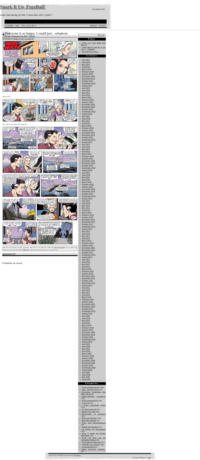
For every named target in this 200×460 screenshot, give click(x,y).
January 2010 (87, 330)
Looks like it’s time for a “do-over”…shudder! (93, 48)
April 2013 (86, 238)
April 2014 (86, 210)
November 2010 (88, 307)
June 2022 (86, 119)
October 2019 (87, 194)
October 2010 (87, 309)
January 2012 (87, 274)
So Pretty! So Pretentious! (94, 429)
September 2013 (88, 227)
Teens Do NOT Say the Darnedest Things (93, 439)
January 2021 (87, 159)
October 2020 (87, 166)
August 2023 (87, 86)
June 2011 (86, 290)
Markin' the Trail (88, 412)
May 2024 (86, 65)
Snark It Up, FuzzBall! (23, 6)
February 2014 (88, 215)
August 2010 (87, 314)
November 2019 (88, 191)
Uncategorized (88, 447)
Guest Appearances (90, 401)
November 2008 (88, 363)
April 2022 (86, 123)
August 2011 (87, 285)
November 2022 (88, 107)
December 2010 (88, 304)
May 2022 (86, 121)
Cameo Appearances (90, 387)
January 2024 (87, 74)
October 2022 (87, 109)
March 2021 (87, 154)
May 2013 (86, 236)
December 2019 (88, 189)
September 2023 (88, 83)
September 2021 (88, 140)
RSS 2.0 (25, 250)
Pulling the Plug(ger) (90, 427)
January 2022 (87, 130)
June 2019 (86, 203)
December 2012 (88, 248)
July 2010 (86, 316)
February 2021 (88, 156)
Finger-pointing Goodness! (94, 397)
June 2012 (86, 262)
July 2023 (86, 88)
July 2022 (86, 116)
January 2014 (87, 217)
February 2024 (88, 72)
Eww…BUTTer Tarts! (90, 390)
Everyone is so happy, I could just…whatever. (36, 33)
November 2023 (88, 79)
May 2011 (86, 292)
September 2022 (88, 112)
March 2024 (87, 69)
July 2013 (86, 231)
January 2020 (87, 187)
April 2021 (86, 151)
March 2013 (87, 241)
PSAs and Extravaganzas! (94, 423)
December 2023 (88, 76)
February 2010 (88, 328)
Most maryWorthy (27, 39)
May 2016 (86, 206)
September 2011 (88, 283)
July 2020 (86, 173)
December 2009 (88, 332)
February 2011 (88, 299)
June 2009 (86, 346)
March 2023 (87, 97)
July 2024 (86, 60)
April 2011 (86, 295)
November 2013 (88, 222)
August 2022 (87, 114)
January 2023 (87, 102)
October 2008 (87, 365)
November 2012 (88, 250)
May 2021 (86, 149)
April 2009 (86, 351)
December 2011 (88, 276)
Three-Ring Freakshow (91, 442)
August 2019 (87, 198)
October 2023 (87, 81)
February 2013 (88, 243)
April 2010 (86, 323)
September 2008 (88, 368)
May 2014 (86, 208)
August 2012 (87, 257)
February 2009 (88, 356)
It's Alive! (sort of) (89, 409)
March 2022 (87, 126)
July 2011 (86, 288)
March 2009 (87, 354)
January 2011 (87, 302)
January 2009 (87, 358)
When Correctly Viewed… (94, 449)
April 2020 (86, 180)
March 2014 (87, 213)
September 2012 (88, 255)
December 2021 (88, 133)
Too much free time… (90, 52)
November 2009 (88, 335)
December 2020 (88, 161)
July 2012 (86, 260)
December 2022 (88, 105)
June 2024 (86, 62)
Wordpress (77, 455)
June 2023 (86, 90)
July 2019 (86, 201)
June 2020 (86, 175)
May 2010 (86, 321)
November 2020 (88, 163)
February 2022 (88, 128)
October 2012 (87, 253)
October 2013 (87, 224)
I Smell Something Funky (94, 405)
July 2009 (86, 344)
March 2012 (87, 269)
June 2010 (86, 318)
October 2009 (87, 337)
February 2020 (88, 184)
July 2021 (86, 144)
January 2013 (87, 245)
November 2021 (88, 135)
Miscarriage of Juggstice (94, 414)
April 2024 (86, 67)
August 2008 (87, 370)
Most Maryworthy (89, 421)
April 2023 (86, 95)
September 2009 (88, 339)
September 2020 (88, 168)
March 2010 (87, 325)
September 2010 (88, 311)
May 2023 (86, 93)
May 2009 (86, 349)
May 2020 (86, 177)
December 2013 (88, 220)
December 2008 (88, 361)
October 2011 (87, 281)
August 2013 (87, 229)
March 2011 (86, 297)
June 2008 (86, 375)
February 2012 (88, 271)
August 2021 (87, 142)
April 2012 (86, 267)
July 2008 (86, 372)
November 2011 (88, 278)
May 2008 (86, 377)
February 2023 (88, 100)
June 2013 (86, 234)
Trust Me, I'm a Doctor (91, 445)
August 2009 (87, 342)
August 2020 (87, 170)
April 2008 (86, 379)
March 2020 (87, 182)
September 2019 (88, 196)
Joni (149, 457)
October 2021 (87, 137)
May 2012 (86, 264)
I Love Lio (86, 403)
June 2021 (86, 147)
